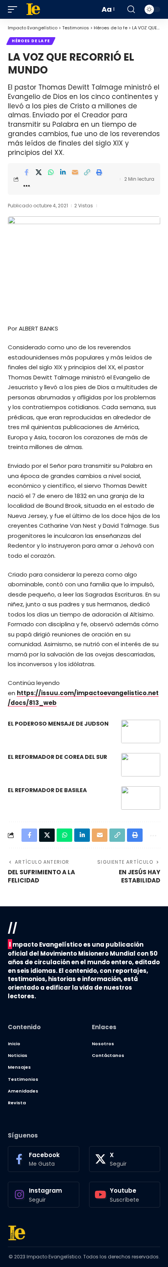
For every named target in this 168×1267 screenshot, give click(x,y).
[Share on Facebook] (26, 172)
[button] (14, 9)
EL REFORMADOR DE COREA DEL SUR (57, 757)
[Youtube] (125, 1195)
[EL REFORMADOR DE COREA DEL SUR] (140, 764)
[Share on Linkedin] (62, 172)
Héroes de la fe (31, 41)
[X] (125, 1159)
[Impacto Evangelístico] (17, 1233)
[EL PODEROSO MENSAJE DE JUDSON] (140, 731)
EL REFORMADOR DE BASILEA (47, 790)
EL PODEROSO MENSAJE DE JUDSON (58, 724)
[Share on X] (38, 172)
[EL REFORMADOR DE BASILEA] (140, 798)
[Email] (75, 172)
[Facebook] (43, 1159)
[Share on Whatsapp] (50, 172)
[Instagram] (43, 1195)
